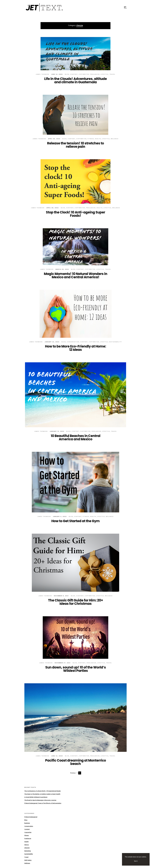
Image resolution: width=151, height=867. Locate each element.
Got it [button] (135, 861)
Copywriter (84, 74)
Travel (112, 74)
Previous (73, 773)
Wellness (114, 138)
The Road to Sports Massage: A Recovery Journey (40, 800)
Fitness (91, 138)
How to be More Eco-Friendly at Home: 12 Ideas (75, 348)
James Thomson (42, 74)
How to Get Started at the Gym (75, 521)
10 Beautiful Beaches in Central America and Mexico (75, 437)
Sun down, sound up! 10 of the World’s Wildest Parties (75, 669)
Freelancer (95, 74)
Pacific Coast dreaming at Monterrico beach (75, 762)
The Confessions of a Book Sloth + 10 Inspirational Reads (42, 791)
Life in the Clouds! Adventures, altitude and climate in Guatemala (75, 80)
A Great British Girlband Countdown (35, 797)
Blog (67, 74)
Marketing (27, 851)
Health (98, 138)
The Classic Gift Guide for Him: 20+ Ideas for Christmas (75, 602)
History (26, 845)
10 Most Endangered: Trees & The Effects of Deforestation (42, 803)
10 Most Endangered (30, 817)
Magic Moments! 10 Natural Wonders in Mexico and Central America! (75, 275)
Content (74, 74)
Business (27, 823)
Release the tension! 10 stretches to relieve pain (75, 145)
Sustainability (115, 342)
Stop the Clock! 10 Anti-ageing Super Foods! (75, 214)
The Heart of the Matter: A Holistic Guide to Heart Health (42, 794)
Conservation (73, 342)
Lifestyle (104, 74)
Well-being (27, 860)
